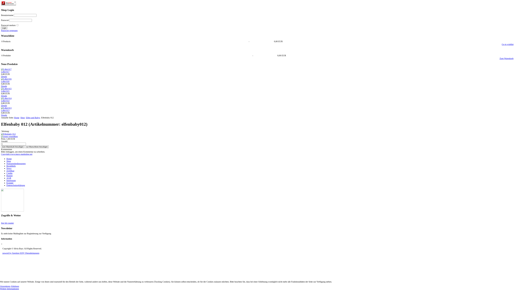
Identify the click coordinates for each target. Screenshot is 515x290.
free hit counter (7, 223)
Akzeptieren (5, 286)
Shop (22, 118)
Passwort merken (8, 25)
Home (16, 118)
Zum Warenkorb (507, 58)
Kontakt (9, 183)
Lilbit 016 (5, 81)
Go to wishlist (508, 44)
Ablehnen (15, 286)
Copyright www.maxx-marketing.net (16, 154)
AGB (8, 178)
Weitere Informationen (9, 289)
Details (4, 76)
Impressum (11, 180)
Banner (9, 176)
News (8, 168)
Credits (9, 173)
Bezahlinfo (11, 166)
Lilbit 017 (5, 72)
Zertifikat (10, 171)
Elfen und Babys (33, 118)
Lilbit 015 (5, 91)
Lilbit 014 (5, 101)
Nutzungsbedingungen (16, 163)
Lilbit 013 (5, 110)
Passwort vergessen (9, 30)
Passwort (5, 20)
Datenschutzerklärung (15, 185)
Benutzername (7, 15)
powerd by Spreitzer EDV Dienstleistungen (20, 253)
